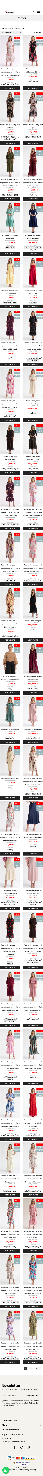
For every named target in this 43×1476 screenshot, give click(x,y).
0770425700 (9, 1438)
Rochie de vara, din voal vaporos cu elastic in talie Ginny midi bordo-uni (10, 1007)
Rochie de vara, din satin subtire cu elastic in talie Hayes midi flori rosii (33, 1179)
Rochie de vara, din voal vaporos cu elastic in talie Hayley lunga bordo (33, 182)
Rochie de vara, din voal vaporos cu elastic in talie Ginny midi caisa (10, 624)
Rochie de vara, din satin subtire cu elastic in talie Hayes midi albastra (33, 1290)
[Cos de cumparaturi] (34, 11)
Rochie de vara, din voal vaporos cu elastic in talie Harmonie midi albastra (10, 1123)
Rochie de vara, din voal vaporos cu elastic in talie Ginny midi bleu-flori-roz (33, 568)
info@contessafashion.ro (14, 1442)
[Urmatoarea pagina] (39, 1368)
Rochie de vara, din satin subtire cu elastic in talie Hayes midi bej (10, 1290)
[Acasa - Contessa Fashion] (9, 12)
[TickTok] (21, 1447)
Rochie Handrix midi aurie (10, 778)
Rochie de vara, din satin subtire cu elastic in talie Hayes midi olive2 (33, 1346)
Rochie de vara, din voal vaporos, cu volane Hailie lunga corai (33, 1123)
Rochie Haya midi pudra (33, 729)
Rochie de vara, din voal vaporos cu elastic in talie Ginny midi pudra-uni (33, 1007)
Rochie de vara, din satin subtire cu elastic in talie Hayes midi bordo (10, 512)
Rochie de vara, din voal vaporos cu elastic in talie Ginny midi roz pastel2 (10, 404)
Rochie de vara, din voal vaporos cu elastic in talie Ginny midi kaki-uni (10, 182)
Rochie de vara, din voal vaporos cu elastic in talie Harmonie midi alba (10, 837)
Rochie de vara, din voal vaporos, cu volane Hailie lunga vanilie (10, 1179)
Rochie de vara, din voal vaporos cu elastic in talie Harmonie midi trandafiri (10, 72)
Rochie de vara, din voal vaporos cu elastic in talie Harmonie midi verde (33, 1065)
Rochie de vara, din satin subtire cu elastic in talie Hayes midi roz (33, 1234)
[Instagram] (28, 1447)
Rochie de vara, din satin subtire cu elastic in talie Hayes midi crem (10, 1234)
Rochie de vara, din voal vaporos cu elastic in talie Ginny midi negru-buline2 (33, 346)
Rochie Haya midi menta (10, 729)
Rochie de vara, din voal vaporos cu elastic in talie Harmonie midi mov (10, 568)
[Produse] (39, 12)
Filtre (38, 32)
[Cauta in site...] (30, 11)
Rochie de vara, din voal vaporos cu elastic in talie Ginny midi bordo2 (10, 346)
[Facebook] (15, 1447)
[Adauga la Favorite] (19, 38)
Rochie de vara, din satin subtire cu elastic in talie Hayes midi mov (10, 1346)
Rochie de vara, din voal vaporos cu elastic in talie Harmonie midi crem (33, 781)
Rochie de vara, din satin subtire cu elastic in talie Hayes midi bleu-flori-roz (32, 512)
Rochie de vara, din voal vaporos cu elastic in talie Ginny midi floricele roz (10, 1065)
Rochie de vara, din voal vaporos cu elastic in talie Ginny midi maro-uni (33, 948)
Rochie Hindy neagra (33, 621)
